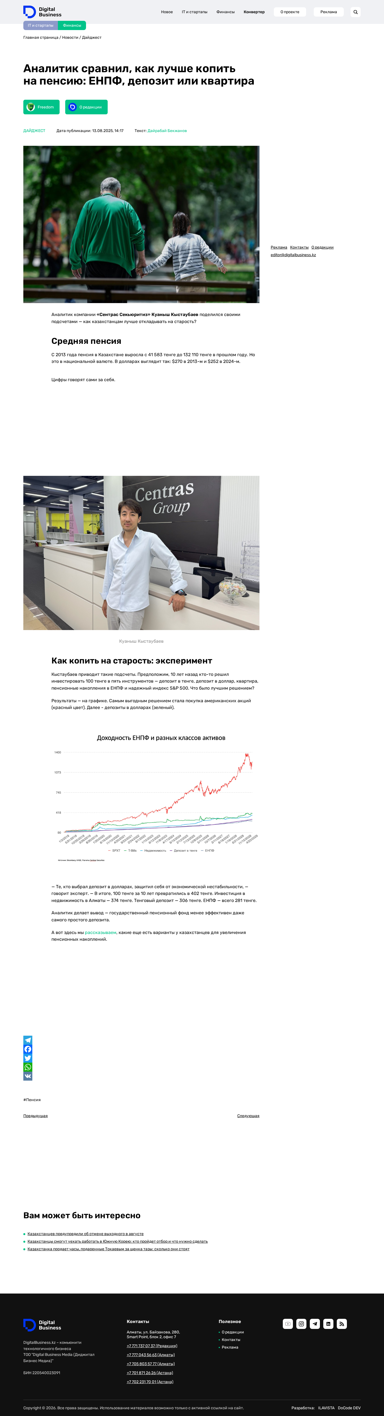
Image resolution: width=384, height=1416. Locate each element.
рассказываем (100, 932)
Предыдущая (35, 1115)
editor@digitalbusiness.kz (293, 255)
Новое (167, 12)
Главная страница (40, 37)
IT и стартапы (40, 25)
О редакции (322, 247)
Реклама (328, 12)
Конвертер (254, 12)
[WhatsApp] (141, 1067)
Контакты (299, 247)
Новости (70, 37)
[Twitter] (141, 1058)
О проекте (290, 12)
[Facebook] (141, 1049)
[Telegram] (141, 1040)
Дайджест (91, 37)
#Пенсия (32, 1099)
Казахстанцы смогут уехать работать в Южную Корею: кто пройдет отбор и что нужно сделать (118, 1241)
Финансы (72, 25)
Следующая (248, 1115)
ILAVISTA (326, 1408)
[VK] (141, 1076)
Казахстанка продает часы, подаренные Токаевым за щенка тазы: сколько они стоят (108, 1249)
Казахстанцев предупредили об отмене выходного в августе (86, 1233)
